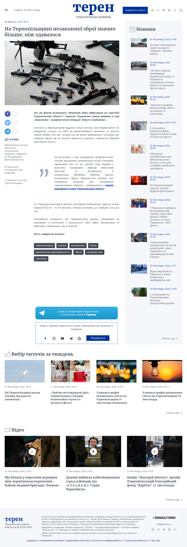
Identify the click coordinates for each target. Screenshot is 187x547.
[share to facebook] (12, 114)
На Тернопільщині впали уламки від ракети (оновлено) (22, 396)
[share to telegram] (12, 131)
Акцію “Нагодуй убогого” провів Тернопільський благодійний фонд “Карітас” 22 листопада (153, 481)
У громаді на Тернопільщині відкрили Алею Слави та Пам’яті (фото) (163, 132)
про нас (155, 540)
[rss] (175, 10)
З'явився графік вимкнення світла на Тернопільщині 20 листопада (162, 396)
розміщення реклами (51, 540)
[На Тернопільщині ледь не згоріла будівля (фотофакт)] (139, 184)
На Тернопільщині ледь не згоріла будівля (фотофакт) (162, 188)
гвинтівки (41, 258)
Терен (93, 7)
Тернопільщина (44, 245)
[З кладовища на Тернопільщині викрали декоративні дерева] (139, 296)
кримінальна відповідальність (53, 252)
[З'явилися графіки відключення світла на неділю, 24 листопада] (139, 105)
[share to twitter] (12, 123)
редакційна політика (78, 540)
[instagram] (158, 10)
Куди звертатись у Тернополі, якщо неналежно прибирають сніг (161, 276)
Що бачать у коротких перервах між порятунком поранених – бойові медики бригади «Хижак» (32, 481)
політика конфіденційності (107, 540)
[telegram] (169, 10)
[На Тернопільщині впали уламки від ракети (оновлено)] (25, 371)
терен (14, 519)
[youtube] (163, 10)
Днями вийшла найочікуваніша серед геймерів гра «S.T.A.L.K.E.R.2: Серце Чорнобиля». (93, 483)
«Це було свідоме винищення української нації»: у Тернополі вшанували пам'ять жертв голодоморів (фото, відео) (162, 79)
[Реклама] (76, 313)
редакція (32, 540)
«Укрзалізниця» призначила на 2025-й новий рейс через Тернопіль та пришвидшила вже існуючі (163, 249)
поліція (62, 245)
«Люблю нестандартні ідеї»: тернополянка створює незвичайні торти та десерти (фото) (70, 397)
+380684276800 (163, 517)
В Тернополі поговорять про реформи (14, 169)
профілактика (95, 252)
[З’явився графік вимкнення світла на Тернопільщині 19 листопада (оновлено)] (116, 371)
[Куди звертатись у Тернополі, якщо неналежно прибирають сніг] (139, 273)
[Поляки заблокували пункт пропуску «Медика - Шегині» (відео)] (139, 46)
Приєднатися (98, 338)
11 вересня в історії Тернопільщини (16, 181)
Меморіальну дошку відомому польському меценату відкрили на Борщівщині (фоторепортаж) (16, 152)
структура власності (137, 540)
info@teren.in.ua (164, 524)
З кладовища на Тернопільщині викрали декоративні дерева (162, 299)
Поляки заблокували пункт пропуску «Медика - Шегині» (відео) (163, 49)
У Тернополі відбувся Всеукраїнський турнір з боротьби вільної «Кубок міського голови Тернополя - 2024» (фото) (163, 216)
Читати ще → (170, 338)
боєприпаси (78, 245)
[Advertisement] (16, 231)
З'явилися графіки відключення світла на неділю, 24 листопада (162, 109)
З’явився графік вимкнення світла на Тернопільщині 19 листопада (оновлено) (111, 397)
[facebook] (152, 10)
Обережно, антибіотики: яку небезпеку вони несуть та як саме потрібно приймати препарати (162, 161)
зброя (78, 252)
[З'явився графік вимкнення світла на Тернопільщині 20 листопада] (162, 371)
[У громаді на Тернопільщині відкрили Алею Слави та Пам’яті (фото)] (139, 129)
